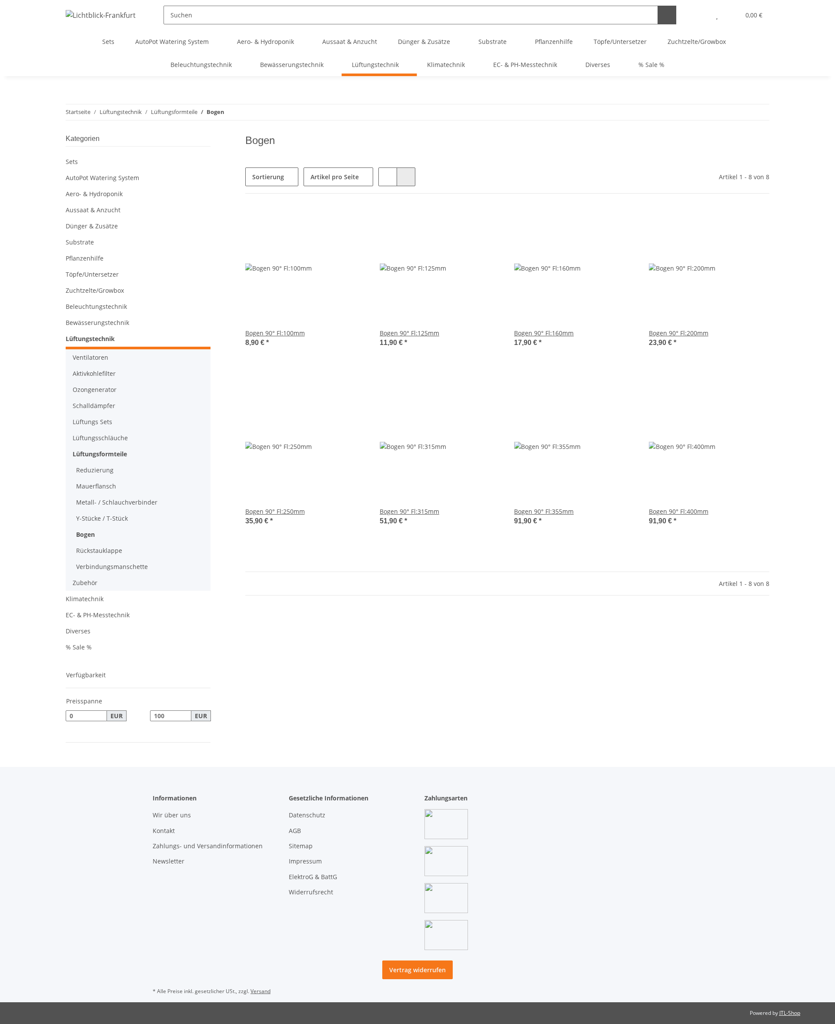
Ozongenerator (95, 389)
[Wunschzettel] (717, 15)
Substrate (80, 242)
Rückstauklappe (99, 550)
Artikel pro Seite (335, 177)
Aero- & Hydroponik (94, 194)
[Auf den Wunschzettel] (351, 222)
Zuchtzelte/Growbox (95, 290)
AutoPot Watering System (102, 178)
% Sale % (79, 647)
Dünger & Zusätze (92, 226)
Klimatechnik (85, 599)
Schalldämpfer (94, 406)
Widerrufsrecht (311, 892)
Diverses (78, 631)
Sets (72, 161)
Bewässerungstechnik (97, 322)
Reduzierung (95, 470)
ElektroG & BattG (313, 877)
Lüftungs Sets (92, 422)
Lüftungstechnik (90, 339)
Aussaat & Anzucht (93, 210)
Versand (260, 991)
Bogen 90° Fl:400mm (678, 511)
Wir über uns (172, 815)
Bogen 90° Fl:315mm (409, 511)
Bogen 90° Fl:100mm (275, 333)
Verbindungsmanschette (112, 566)
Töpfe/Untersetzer (92, 274)
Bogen (85, 534)
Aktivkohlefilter (94, 373)
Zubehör (85, 583)
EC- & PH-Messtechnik (98, 615)
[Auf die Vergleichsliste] (328, 222)
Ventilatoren (90, 357)
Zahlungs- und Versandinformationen (208, 846)
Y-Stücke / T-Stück (102, 518)
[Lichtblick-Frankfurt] (101, 15)
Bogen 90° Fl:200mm (678, 333)
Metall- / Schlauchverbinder (116, 502)
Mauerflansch (96, 486)
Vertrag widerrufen (417, 970)
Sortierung (268, 177)
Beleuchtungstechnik (96, 306)
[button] (699, 15)
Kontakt (164, 831)
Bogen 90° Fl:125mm (409, 333)
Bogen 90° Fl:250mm (275, 511)
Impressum (305, 861)
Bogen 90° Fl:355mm (544, 511)
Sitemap (301, 846)
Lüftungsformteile (100, 454)
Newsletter (168, 861)
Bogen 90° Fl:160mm (544, 333)
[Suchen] (667, 15)
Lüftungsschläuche (100, 438)
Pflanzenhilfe (85, 258)
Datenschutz (307, 815)
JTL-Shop (789, 1013)
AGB (295, 831)
